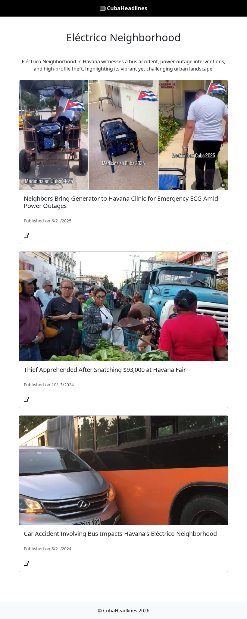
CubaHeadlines (126, 8)
